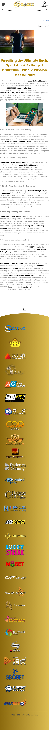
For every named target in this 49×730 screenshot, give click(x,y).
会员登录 (44, 6)
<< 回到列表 (45, 20)
